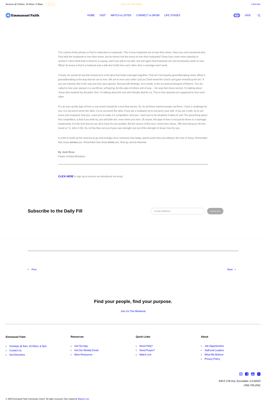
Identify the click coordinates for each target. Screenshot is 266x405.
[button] (259, 15)
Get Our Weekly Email (86, 350)
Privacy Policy (212, 359)
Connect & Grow (147, 15)
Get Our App (81, 346)
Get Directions (17, 354)
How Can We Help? (131, 4)
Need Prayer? (147, 350)
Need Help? (146, 346)
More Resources (83, 354)
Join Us (50, 4)
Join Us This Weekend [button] (133, 311)
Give (248, 15)
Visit (103, 15)
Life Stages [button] (172, 15)
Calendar (255, 4)
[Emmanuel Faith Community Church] (22, 15)
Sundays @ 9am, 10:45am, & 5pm (28, 346)
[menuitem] (132, 4)
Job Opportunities (214, 346)
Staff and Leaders (214, 350)
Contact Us (15, 350)
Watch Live (145, 354)
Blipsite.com (83, 399)
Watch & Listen (121, 15)
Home (91, 15)
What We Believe (214, 354)
